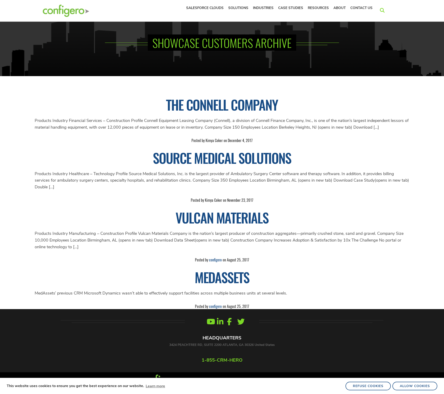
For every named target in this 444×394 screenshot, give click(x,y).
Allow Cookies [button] (415, 386)
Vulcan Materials (222, 217)
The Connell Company (222, 104)
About (339, 8)
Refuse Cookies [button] (368, 386)
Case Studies (290, 8)
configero (215, 260)
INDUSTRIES (263, 8)
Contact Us (361, 8)
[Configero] (66, 10)
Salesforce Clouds (205, 8)
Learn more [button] (155, 386)
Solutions (238, 8)
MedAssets (222, 277)
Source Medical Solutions (222, 158)
